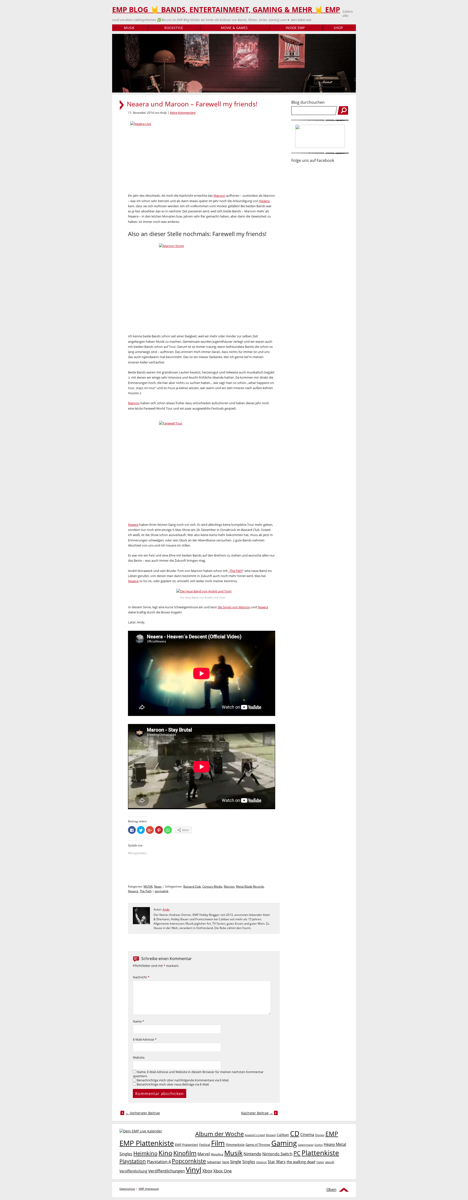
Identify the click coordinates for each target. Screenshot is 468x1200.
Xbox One (222, 1171)
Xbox (207, 1171)
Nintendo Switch (277, 1154)
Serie (225, 1162)
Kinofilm (184, 1153)
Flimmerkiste (235, 1144)
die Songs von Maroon (234, 607)
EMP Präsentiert (186, 1144)
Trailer (320, 1162)
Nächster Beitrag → (257, 1113)
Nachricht (141, 977)
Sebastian (214, 1162)
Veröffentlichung (133, 1171)
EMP (331, 1133)
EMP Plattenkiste (146, 1143)
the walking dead (301, 1161)
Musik (233, 1152)
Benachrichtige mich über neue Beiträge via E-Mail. (173, 1084)
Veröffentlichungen (166, 1171)
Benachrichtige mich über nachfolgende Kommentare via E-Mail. (183, 1080)
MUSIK (129, 27)
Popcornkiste (189, 1161)
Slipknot (261, 1162)
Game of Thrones (257, 1144)
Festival (204, 1144)
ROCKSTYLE (173, 27)
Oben (331, 1189)
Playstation (132, 1161)
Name (138, 1021)
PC (297, 1153)
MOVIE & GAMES (234, 27)
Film (218, 1143)
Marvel (203, 1154)
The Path (236, 571)
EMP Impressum (149, 1188)
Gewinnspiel (305, 1145)
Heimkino (145, 1153)
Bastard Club (192, 886)
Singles (248, 1161)
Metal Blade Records (250, 886)
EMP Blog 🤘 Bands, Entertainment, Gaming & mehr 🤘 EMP (226, 9)
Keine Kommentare (182, 112)
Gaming (284, 1143)
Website (139, 1057)
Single (235, 1161)
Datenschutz (127, 1188)
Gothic (318, 1145)
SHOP (338, 27)
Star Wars (277, 1161)
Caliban (283, 1134)
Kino (165, 1152)
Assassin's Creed (255, 1135)
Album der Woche (219, 1134)
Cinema (307, 1134)
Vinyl (193, 1169)
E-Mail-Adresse (144, 1039)
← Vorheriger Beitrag (143, 1113)
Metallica (217, 1154)
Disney (319, 1135)
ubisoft (329, 1162)
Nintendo (252, 1154)
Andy (166, 909)
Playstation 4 (159, 1161)
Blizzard (271, 1135)
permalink (161, 891)
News (158, 886)
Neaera (264, 201)
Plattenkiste (320, 1152)
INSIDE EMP (295, 27)
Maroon (219, 195)
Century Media (212, 886)
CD (294, 1133)
